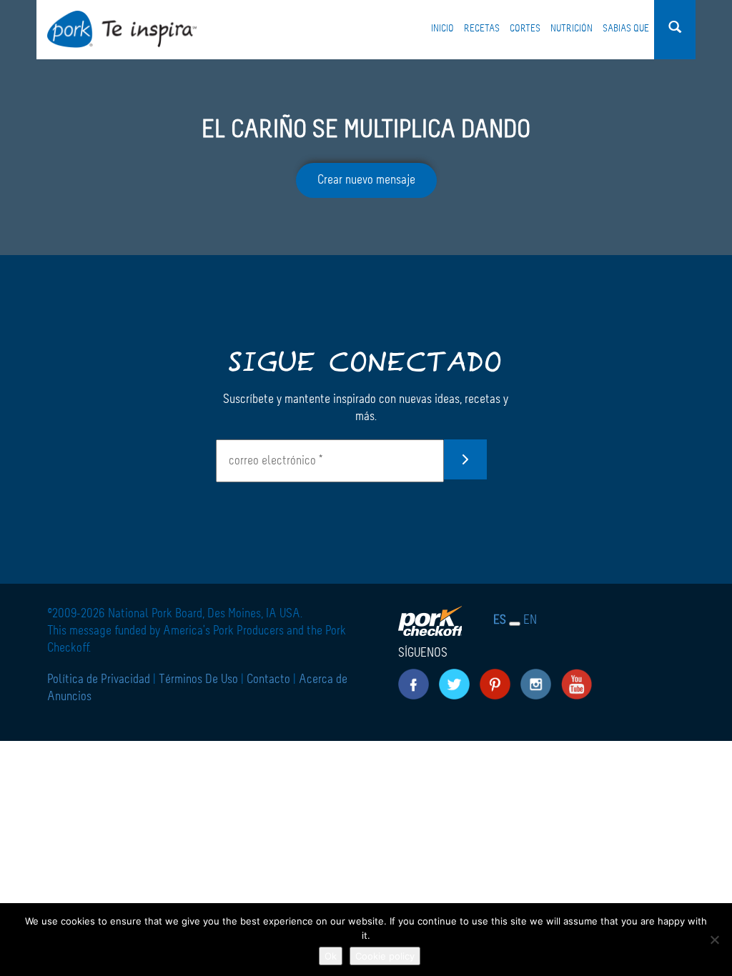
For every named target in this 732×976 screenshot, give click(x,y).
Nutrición (571, 29)
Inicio (442, 29)
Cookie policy (385, 956)
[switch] (514, 624)
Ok (331, 956)
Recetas (482, 29)
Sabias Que (626, 29)
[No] (714, 939)
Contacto (268, 679)
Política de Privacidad (100, 679)
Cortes (525, 29)
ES (499, 620)
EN (530, 620)
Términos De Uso (198, 679)
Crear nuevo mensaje (366, 180)
